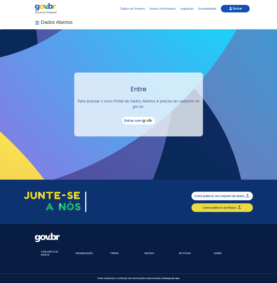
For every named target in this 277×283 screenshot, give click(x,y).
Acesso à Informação (163, 8)
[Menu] (37, 22)
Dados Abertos (57, 22)
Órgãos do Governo (132, 8)
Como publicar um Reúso (219, 207)
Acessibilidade (207, 8)
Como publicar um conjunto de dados (219, 195)
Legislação (187, 8)
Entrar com (133, 121)
